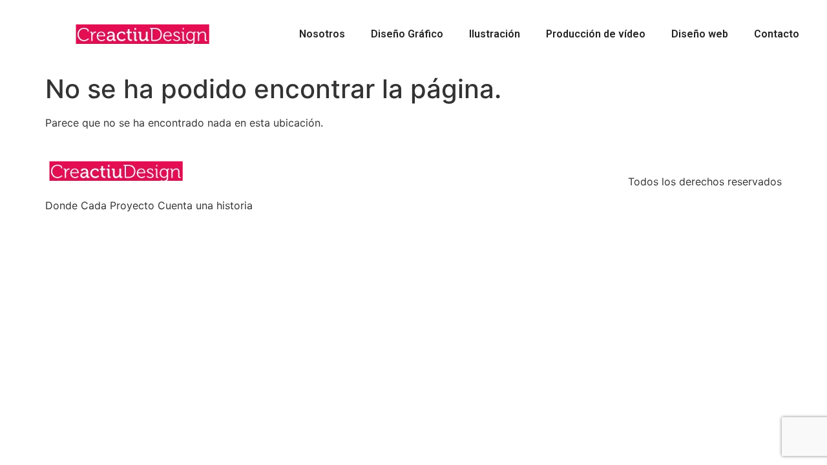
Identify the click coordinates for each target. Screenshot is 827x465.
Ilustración (494, 34)
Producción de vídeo (595, 34)
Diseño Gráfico (407, 34)
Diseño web (699, 34)
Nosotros (322, 34)
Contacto (776, 34)
